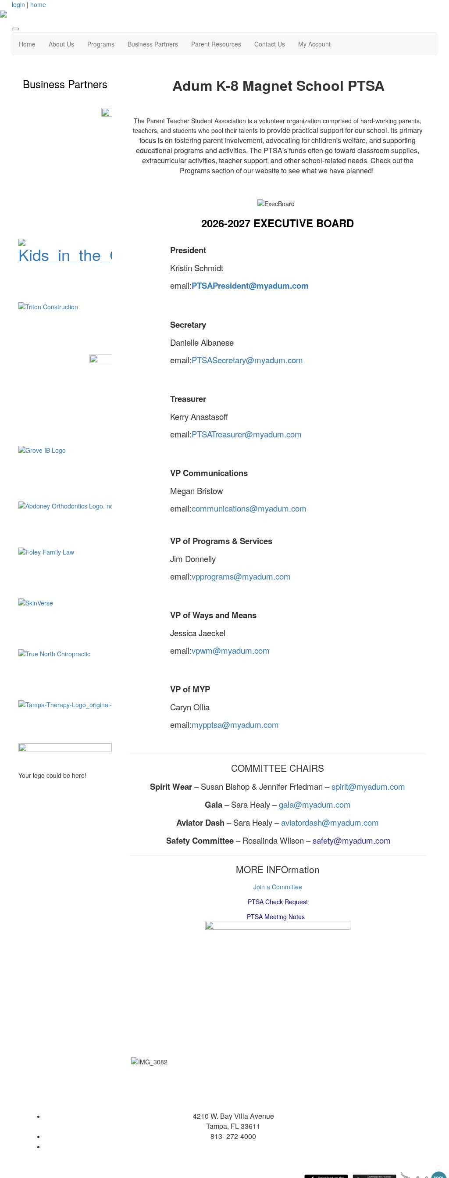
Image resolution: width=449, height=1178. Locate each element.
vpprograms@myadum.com (241, 576)
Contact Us (269, 43)
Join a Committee (277, 886)
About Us (61, 43)
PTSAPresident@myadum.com (250, 285)
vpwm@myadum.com (231, 650)
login (18, 4)
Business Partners (153, 43)
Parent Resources (216, 43)
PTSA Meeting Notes (276, 916)
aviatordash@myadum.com (330, 822)
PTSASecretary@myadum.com (247, 359)
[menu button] (15, 29)
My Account (314, 43)
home (38, 4)
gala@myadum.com (315, 804)
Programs (100, 43)
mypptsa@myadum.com (235, 724)
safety (323, 840)
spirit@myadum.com (368, 786)
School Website (233, 1146)
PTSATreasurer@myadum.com (247, 434)
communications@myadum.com (249, 508)
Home (27, 43)
